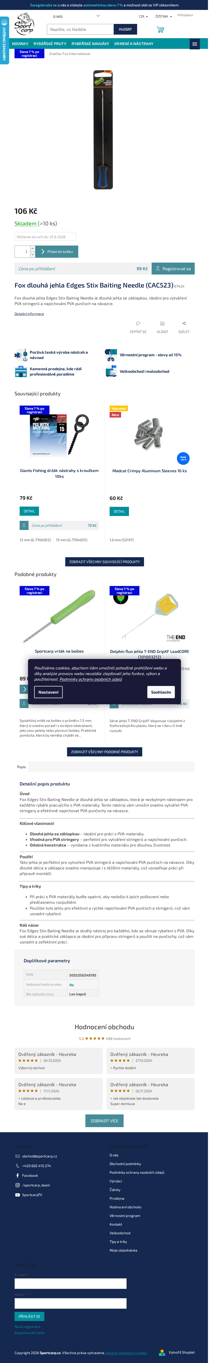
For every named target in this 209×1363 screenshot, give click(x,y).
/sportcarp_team (36, 1185)
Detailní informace (29, 313)
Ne (71, 985)
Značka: (69, 53)
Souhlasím (161, 692)
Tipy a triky (118, 1241)
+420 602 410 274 (36, 1166)
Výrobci (116, 1181)
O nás (57, 17)
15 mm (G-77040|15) (71, 540)
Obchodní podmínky (125, 1163)
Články (115, 1189)
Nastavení (48, 692)
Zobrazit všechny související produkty (104, 561)
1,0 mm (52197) (122, 540)
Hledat (125, 29)
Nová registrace (28, 1326)
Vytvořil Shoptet (182, 1352)
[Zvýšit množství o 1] (32, 249)
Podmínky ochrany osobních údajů (90, 679)
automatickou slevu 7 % (103, 5)
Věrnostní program (125, 1215)
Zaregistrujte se (43, 5)
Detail (29, 511)
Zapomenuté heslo (30, 1332)
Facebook (30, 1175)
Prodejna (117, 1198)
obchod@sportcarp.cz (39, 1156)
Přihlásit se (29, 1316)
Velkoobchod (120, 1233)
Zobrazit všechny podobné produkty (104, 752)
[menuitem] (20, 43)
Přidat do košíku (60, 251)
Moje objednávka (123, 1250)
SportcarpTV (32, 1195)
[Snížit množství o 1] (32, 254)
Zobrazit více (104, 1120)
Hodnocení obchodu (104, 1026)
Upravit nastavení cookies (126, 1353)
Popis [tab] (21, 767)
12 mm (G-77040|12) (35, 540)
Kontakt (116, 1224)
